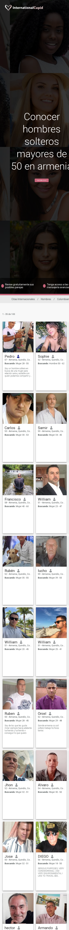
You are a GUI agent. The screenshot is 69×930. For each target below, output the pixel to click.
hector (10, 928)
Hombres (46, 299)
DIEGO (43, 856)
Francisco (13, 499)
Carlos (10, 428)
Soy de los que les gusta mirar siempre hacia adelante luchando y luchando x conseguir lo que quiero (18, 729)
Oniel (42, 713)
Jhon (9, 785)
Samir (43, 428)
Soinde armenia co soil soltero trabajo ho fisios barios (48, 728)
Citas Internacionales (23, 299)
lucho (42, 571)
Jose (9, 856)
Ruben (10, 713)
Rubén (10, 571)
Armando (45, 928)
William (44, 499)
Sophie (43, 356)
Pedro (10, 356)
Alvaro (43, 785)
